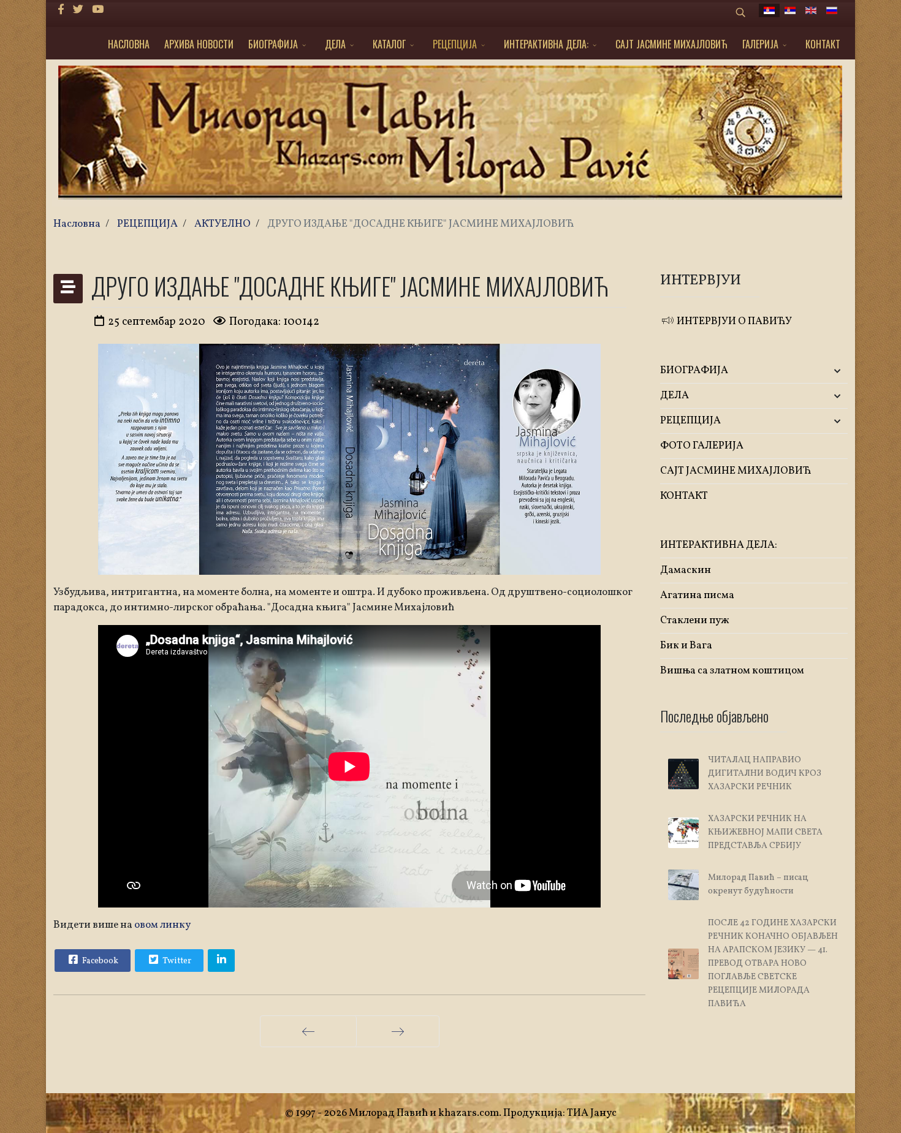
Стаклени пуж (694, 620)
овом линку (162, 925)
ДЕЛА (335, 44)
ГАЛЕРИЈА (760, 44)
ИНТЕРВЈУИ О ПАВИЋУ (733, 321)
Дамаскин (685, 570)
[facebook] (61, 10)
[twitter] (78, 10)
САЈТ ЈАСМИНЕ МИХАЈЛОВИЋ (671, 44)
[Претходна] (308, 1031)
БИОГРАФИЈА (273, 44)
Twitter (176, 961)
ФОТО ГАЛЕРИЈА (701, 446)
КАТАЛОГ (389, 44)
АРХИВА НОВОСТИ (199, 44)
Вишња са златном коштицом (732, 671)
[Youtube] (98, 10)
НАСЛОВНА (129, 44)
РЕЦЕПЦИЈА (455, 44)
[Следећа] (398, 1031)
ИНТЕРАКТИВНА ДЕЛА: (546, 44)
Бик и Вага (686, 645)
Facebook (99, 961)
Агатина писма (697, 595)
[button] (817, 371)
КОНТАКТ (822, 44)
